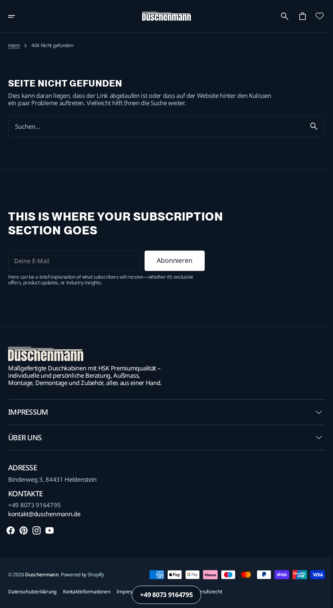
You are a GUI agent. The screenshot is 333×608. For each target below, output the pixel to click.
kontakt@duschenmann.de (44, 513)
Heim (14, 45)
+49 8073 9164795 (34, 504)
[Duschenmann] (163, 16)
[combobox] (153, 126)
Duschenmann (42, 574)
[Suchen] (307, 126)
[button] (17, 16)
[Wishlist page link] (313, 16)
